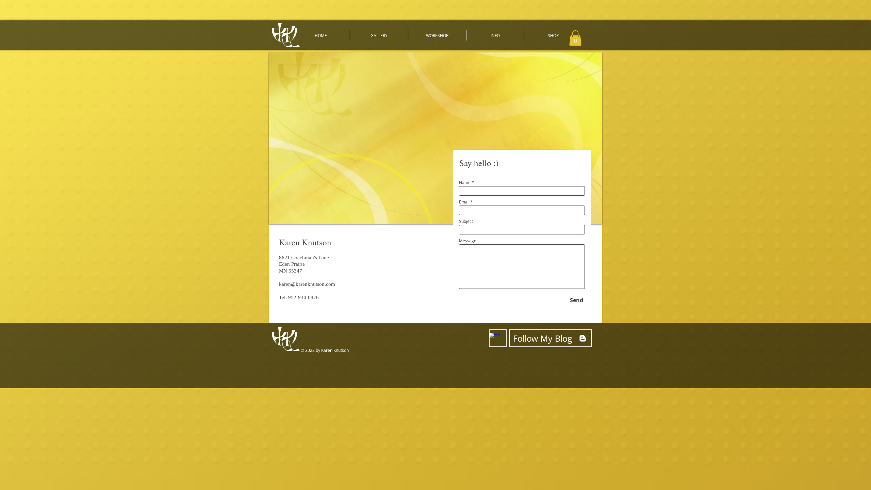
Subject (466, 221)
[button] (379, 35)
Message (467, 241)
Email (464, 202)
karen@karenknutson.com (307, 284)
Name (465, 182)
